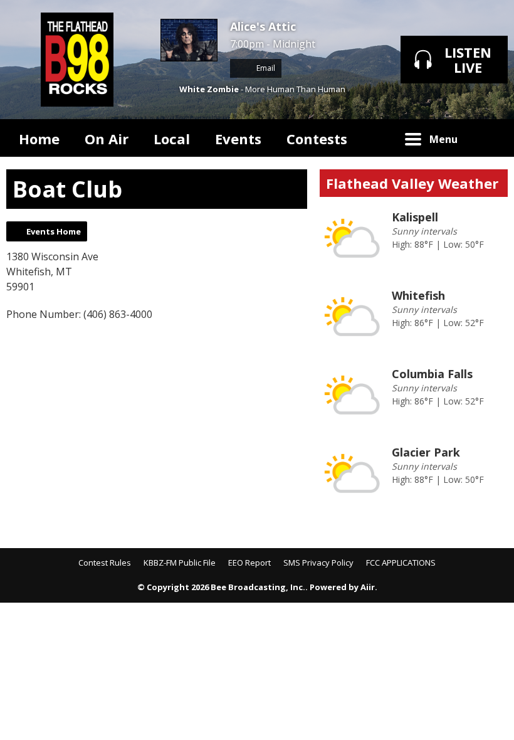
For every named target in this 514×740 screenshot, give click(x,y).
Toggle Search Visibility (489, 138)
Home (39, 138)
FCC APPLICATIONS (401, 562)
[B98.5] (77, 60)
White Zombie (209, 89)
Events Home (53, 231)
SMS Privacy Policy (318, 562)
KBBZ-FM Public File (180, 562)
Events (238, 138)
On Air (106, 138)
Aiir (367, 587)
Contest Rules (104, 562)
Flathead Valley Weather (412, 183)
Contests (316, 138)
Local (172, 138)
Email (264, 68)
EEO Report (249, 562)
